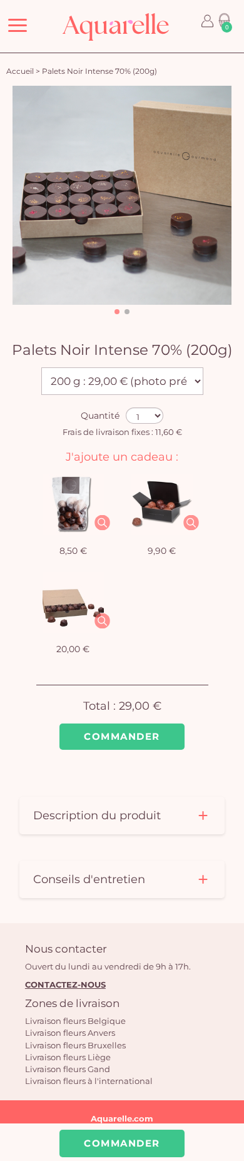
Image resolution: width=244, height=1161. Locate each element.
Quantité (100, 415)
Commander (122, 736)
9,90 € (162, 550)
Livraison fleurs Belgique (75, 1021)
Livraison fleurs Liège (68, 1057)
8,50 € (73, 550)
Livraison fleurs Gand (67, 1069)
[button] (116, 311)
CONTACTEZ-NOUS (65, 984)
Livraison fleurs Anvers (70, 1033)
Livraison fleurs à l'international (89, 1081)
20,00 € (72, 649)
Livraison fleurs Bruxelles (75, 1045)
